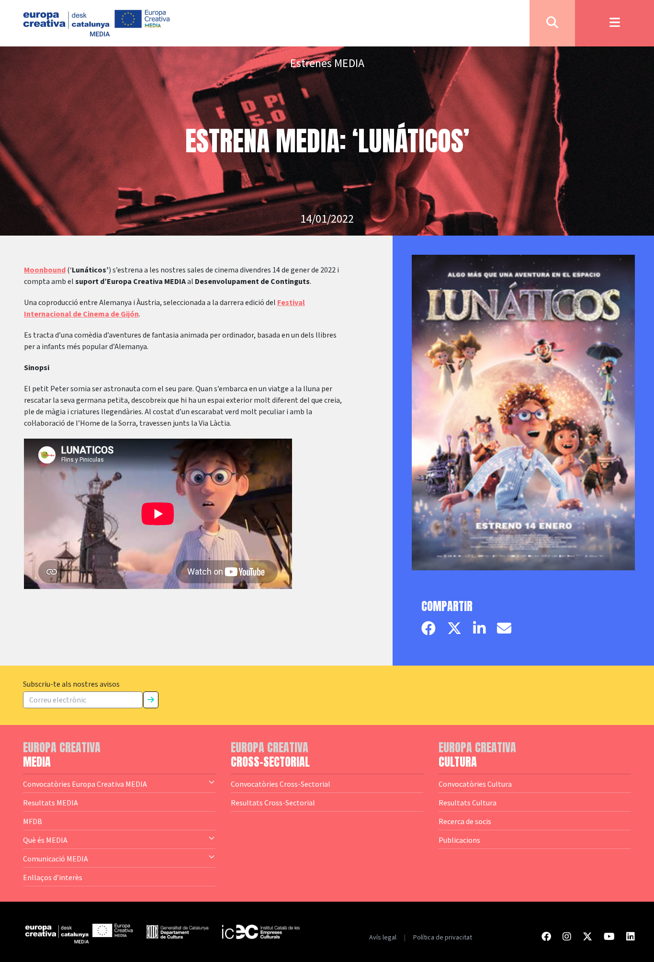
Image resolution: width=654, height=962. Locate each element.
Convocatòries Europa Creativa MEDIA (85, 784)
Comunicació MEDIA (55, 858)
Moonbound (45, 270)
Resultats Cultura (467, 802)
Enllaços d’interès (52, 877)
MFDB (32, 821)
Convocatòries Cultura (475, 784)
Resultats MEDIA (50, 802)
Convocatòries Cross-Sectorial (280, 784)
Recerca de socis (465, 821)
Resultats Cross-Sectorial (273, 802)
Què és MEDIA (45, 840)
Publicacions (459, 840)
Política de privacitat (442, 937)
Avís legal (382, 937)
